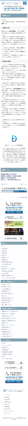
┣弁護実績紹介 (5, 349)
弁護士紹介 (5, 250)
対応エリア (4, 255)
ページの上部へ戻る (22, 197)
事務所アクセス (5, 257)
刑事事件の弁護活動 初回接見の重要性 (11, 176)
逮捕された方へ (5, 322)
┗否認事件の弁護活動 (7, 354)
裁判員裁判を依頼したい (7, 300)
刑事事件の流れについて (7, 316)
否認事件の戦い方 (6, 327)
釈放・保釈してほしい (7, 304)
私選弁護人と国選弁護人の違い (9, 320)
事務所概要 (7, 406)
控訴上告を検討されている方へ (9, 318)
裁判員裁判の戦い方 (6, 331)
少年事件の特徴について (7, 336)
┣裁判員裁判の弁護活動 (7, 352)
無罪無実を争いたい (6, 291)
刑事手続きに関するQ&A (7, 271)
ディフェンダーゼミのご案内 (8, 277)
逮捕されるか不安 (6, 302)
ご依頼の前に (5, 248)
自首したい (4, 295)
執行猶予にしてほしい (7, 286)
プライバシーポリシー (10, 411)
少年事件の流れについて (7, 334)
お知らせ (4, 343)
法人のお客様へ (5, 273)
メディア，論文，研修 (7, 358)
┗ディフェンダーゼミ (7, 345)
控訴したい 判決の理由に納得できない (11, 179)
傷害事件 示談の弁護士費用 (8, 178)
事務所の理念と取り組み (7, 262)
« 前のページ (4, 184)
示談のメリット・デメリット (8, 325)
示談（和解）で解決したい (8, 293)
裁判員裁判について (6, 329)
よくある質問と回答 (6, 264)
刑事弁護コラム (5, 347)
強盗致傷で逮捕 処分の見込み (9, 174)
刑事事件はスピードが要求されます (10, 311)
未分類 (3, 356)
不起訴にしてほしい (6, 284)
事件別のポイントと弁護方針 (8, 268)
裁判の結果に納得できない (8, 298)
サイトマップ (8, 413)
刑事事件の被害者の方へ (7, 275)
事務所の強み (5, 259)
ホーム (3, 246)
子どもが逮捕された (6, 289)
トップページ (8, 395)
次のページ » (24, 184)
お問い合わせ (5, 266)
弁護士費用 (4, 253)
